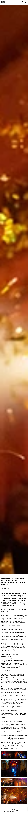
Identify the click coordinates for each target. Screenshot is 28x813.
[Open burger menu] (25, 2)
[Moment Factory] (3, 2)
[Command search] (22, 2)
